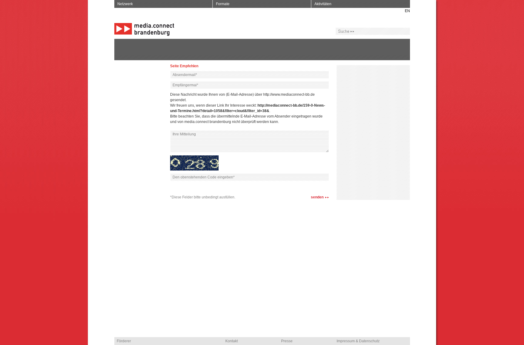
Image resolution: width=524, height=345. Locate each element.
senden (317, 197)
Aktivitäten (322, 4)
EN (407, 11)
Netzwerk (125, 4)
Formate (223, 4)
